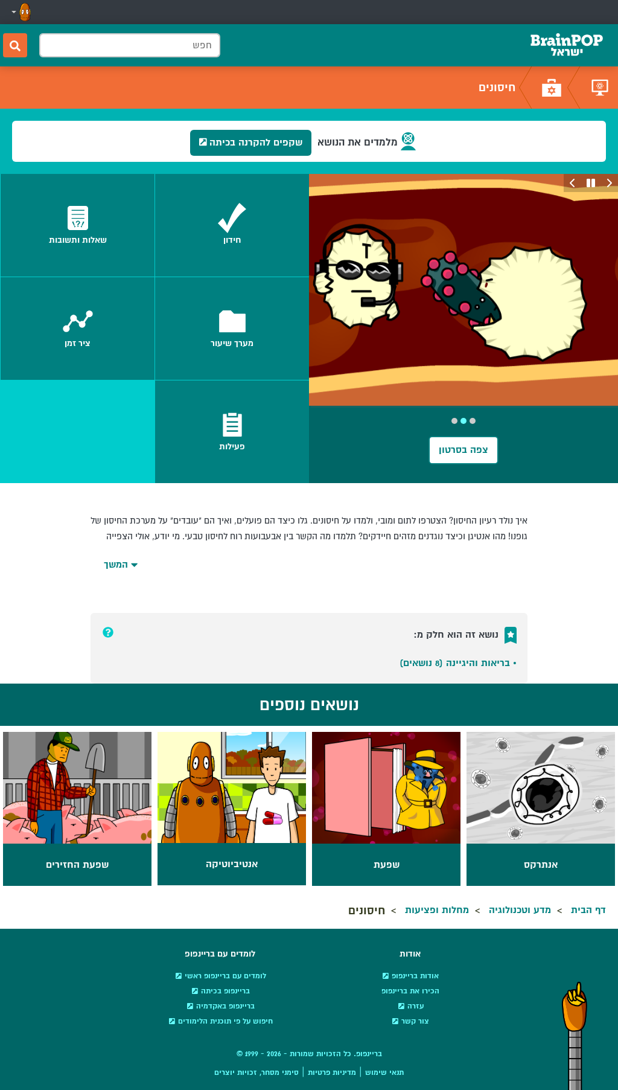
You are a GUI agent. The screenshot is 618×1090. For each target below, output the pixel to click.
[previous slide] (609, 183)
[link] (232, 225)
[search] (15, 45)
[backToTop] (574, 1035)
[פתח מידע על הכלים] (108, 632)
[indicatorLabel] (473, 421)
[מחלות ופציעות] (552, 87)
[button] (20, 12)
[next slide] (573, 183)
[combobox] (129, 45)
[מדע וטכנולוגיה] (600, 87)
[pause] (591, 183)
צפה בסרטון (463, 450)
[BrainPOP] (566, 45)
